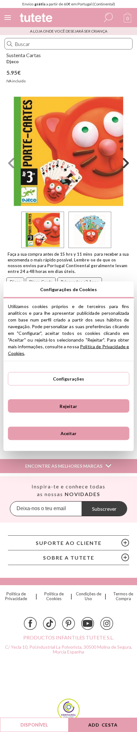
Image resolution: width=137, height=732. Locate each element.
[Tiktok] (49, 623)
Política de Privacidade (16, 596)
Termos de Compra (123, 596)
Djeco (12, 61)
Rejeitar (68, 406)
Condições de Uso (88, 596)
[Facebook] (30, 623)
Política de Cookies (54, 596)
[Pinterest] (68, 623)
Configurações (68, 378)
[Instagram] (106, 623)
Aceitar (69, 433)
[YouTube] (87, 623)
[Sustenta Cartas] (68, 151)
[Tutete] (37, 18)
